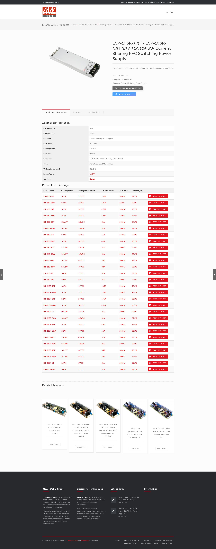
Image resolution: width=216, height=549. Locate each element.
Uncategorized (105, 25)
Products (147, 540)
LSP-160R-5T (48, 363)
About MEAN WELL (131, 540)
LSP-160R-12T (49, 286)
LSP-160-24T (48, 209)
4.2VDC (81, 247)
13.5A (103, 196)
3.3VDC (81, 222)
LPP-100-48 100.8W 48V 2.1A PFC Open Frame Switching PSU (135, 432)
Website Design (73, 540)
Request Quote (160, 196)
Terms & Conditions (149, 543)
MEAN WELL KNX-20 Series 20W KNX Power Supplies (128, 510)
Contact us (167, 543)
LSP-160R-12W (49, 292)
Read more (54, 444)
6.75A (103, 209)
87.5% (134, 222)
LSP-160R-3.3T (49, 312)
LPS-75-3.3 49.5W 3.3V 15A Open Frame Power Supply (54, 428)
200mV (122, 222)
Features (77, 112)
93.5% (134, 209)
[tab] (56, 112)
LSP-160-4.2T (48, 247)
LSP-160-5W (48, 279)
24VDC (81, 209)
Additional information (56, 112)
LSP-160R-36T (49, 324)
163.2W (64, 260)
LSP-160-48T (48, 260)
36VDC (81, 235)
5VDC (80, 273)
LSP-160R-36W (49, 331)
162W (63, 196)
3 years (92, 179)
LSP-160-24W (49, 215)
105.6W (64, 222)
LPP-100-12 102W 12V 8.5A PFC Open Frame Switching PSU (161, 432)
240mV (122, 196)
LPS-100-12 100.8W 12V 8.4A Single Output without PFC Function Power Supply (81, 430)
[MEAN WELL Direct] (49, 11)
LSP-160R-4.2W (49, 344)
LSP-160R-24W (49, 305)
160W (92, 174)
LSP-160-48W (49, 267)
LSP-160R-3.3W (49, 318)
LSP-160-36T (48, 235)
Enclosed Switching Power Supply (133, 83)
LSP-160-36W (49, 241)
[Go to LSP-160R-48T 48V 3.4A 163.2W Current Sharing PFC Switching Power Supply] (214, 274)
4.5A (103, 235)
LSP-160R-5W (49, 369)
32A (103, 222)
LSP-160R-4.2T (49, 337)
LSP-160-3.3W (49, 228)
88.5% (134, 247)
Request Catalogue (163, 540)
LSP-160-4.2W (49, 254)
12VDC (81, 196)
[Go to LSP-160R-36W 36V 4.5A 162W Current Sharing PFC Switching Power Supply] (1, 274)
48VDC (81, 260)
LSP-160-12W (49, 203)
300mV (122, 260)
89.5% (134, 273)
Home (74, 25)
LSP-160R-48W (49, 356)
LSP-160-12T (48, 196)
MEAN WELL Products (88, 25)
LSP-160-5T (48, 273)
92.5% (134, 196)
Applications (94, 112)
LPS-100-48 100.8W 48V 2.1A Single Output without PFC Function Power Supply (108, 430)
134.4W (64, 247)
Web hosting (85, 540)
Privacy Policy (130, 543)
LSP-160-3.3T (48, 222)
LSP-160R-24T (49, 299)
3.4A (103, 260)
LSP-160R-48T (49, 350)
